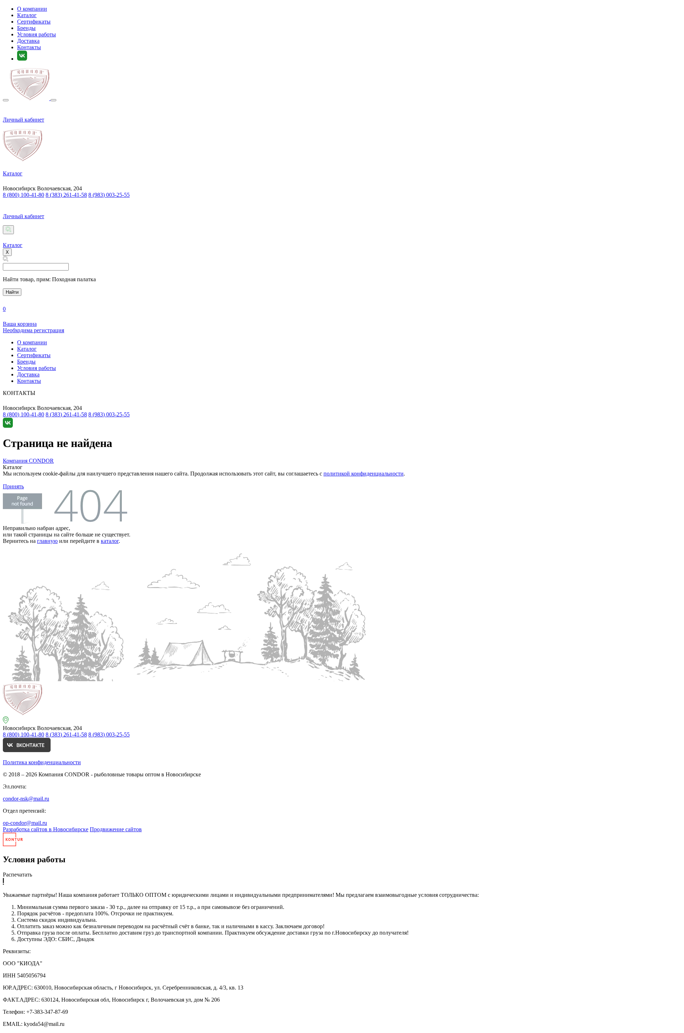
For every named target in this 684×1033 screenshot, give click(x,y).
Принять (13, 486)
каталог (110, 541)
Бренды (26, 28)
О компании (32, 9)
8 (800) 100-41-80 (23, 195)
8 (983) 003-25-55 (109, 195)
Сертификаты (34, 22)
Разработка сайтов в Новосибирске (45, 829)
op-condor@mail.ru (25, 823)
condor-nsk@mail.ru (26, 799)
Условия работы (36, 34)
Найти (12, 292)
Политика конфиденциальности (42, 762)
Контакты (29, 47)
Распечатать (17, 875)
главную (47, 541)
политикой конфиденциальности (363, 474)
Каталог (27, 15)
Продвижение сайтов (116, 829)
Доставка (28, 41)
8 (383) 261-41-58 (66, 195)
